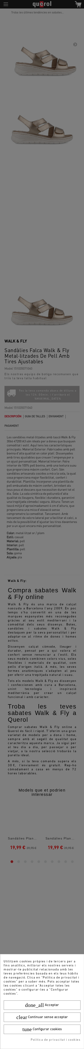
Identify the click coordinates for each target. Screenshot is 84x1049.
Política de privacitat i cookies (55, 1040)
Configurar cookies (42, 1029)
